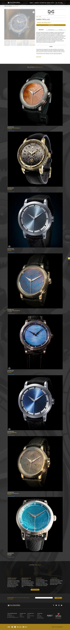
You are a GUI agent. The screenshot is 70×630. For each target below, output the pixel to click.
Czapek (38, 614)
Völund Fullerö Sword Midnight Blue (13, 310)
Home (5, 6)
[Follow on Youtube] (61, 605)
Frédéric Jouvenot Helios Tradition (12, 579)
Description (41, 29)
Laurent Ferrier (39, 616)
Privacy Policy (22, 616)
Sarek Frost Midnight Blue (12, 432)
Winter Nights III (10, 188)
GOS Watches (9, 6)
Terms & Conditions (30, 615)
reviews (48, 2)
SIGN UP (58, 597)
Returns (28, 618)
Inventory (37, 2)
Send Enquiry (51, 25)
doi (56, 2)
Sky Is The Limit (10, 371)
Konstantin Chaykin (40, 618)
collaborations (43, 2)
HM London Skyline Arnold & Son (26, 579)
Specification (51, 29)
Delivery (61, 29)
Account (28, 614)
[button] (35, 131)
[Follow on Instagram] (59, 605)
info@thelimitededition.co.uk (13, 617)
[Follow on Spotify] (56, 605)
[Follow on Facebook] (53, 605)
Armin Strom (39, 615)
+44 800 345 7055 (11, 616)
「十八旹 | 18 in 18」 (54, 578)
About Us (21, 614)
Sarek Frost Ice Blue (10, 249)
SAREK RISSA (9, 554)
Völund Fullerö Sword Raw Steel (13, 493)
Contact (21, 615)
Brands (31, 2)
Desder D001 (39, 578)
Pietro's (52, 2)
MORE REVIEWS (35, 589)
